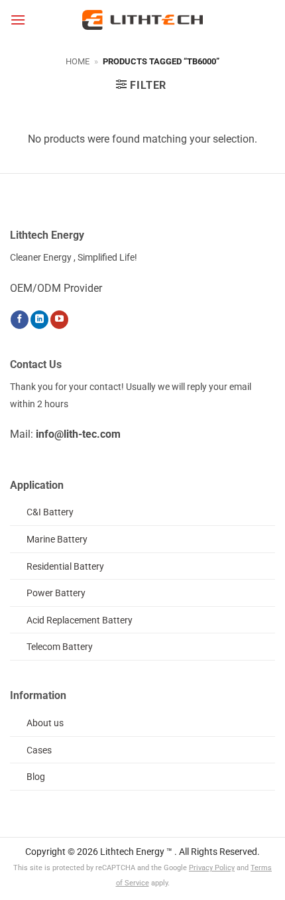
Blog (36, 777)
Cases (39, 750)
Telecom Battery (60, 647)
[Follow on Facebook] (19, 319)
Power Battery (56, 593)
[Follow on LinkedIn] (39, 319)
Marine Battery (57, 539)
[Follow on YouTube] (59, 319)
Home (77, 61)
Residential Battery (65, 566)
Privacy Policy (212, 868)
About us (45, 723)
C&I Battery (50, 512)
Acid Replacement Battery (80, 620)
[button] (18, 19)
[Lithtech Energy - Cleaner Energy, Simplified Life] (142, 20)
